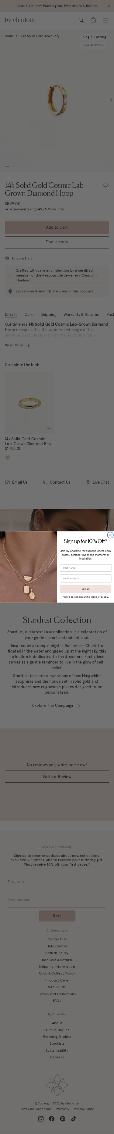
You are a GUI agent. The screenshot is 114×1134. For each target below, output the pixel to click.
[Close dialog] (110, 535)
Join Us (85, 589)
